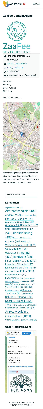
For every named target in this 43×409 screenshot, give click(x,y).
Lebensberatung (15, 274)
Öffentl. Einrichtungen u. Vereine (21, 320)
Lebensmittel (14, 278)
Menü (37, 4)
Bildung (20, 222)
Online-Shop (12, 287)
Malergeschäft (12, 282)
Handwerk (23, 256)
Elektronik (27, 238)
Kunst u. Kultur (22, 271)
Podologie (26, 287)
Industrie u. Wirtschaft (19, 264)
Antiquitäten (25, 215)
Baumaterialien (11, 222)
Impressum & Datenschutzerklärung (21, 402)
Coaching (12, 225)
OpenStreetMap (29, 169)
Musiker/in (30, 284)
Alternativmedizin (21, 211)
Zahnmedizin (27, 308)
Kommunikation (16, 267)
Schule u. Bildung (19, 297)
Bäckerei (29, 222)
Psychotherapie (13, 290)
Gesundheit (12, 253)
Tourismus (22, 305)
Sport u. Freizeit (18, 300)
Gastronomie (16, 248)
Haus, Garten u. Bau (20, 260)
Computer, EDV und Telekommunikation (21, 228)
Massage (27, 281)
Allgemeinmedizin (14, 208)
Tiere (11, 304)
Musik (22, 284)
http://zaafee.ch (14, 67)
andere (13, 215)
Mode (9, 284)
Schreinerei (27, 294)
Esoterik (12, 241)
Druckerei (17, 238)
